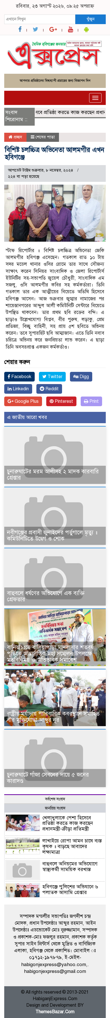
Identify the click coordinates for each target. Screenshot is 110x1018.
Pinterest (63, 401)
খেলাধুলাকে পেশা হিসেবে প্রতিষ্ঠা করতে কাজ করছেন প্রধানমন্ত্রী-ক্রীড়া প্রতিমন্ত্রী (67, 823)
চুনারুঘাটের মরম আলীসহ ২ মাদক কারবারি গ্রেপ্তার (53, 474)
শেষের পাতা (45, 137)
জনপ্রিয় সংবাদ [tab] (55, 808)
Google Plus (26, 401)
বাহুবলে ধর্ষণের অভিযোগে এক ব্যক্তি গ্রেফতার (45, 596)
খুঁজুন (90, 19)
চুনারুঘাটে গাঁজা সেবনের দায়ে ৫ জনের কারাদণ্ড (48, 778)
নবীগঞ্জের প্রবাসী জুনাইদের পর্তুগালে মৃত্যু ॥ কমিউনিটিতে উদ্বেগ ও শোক (52, 535)
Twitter (54, 377)
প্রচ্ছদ (17, 137)
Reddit (51, 389)
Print (93, 401)
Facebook (20, 377)
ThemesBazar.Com (55, 1012)
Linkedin (20, 389)
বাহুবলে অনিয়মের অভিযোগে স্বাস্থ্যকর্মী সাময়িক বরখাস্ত (70, 866)
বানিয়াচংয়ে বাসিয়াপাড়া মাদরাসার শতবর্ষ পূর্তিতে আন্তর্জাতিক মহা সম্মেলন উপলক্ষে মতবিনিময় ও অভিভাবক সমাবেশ (50, 653)
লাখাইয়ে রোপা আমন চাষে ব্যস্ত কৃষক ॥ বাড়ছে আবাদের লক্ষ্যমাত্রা (72, 846)
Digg (83, 377)
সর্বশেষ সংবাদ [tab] (55, 799)
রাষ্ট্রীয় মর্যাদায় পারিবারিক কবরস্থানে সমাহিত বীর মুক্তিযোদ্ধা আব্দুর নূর (53, 717)
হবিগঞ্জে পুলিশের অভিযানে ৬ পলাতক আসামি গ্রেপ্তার (70, 889)
